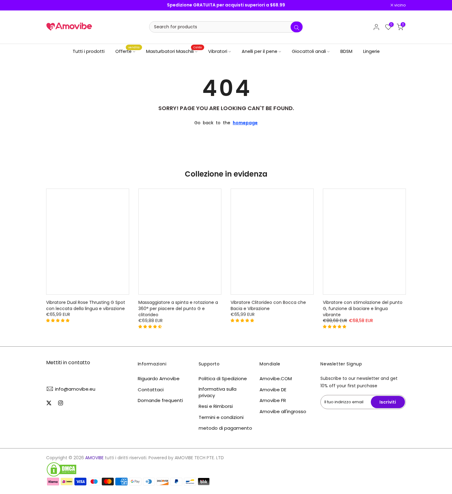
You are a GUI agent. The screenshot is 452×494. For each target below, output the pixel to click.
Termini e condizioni (221, 417)
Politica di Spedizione (223, 378)
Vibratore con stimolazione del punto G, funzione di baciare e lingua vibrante (362, 308)
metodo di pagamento (225, 428)
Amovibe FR (273, 400)
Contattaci (151, 389)
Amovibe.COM (276, 378)
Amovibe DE (273, 389)
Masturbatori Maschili (174, 51)
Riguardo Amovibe (159, 378)
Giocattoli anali (309, 51)
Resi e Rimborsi (216, 406)
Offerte (127, 51)
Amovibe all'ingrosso (283, 411)
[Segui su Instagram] (60, 403)
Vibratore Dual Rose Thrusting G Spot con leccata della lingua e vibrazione (85, 305)
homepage (245, 123)
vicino (55, 5)
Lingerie (371, 51)
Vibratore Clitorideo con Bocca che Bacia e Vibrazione (268, 305)
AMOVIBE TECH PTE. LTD (199, 458)
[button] (58, 320)
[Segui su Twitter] (49, 403)
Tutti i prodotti (89, 51)
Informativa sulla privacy (217, 392)
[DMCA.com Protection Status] (61, 469)
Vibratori (217, 51)
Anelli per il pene (259, 51)
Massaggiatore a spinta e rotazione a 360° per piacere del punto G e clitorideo (178, 308)
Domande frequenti (160, 400)
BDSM (346, 51)
